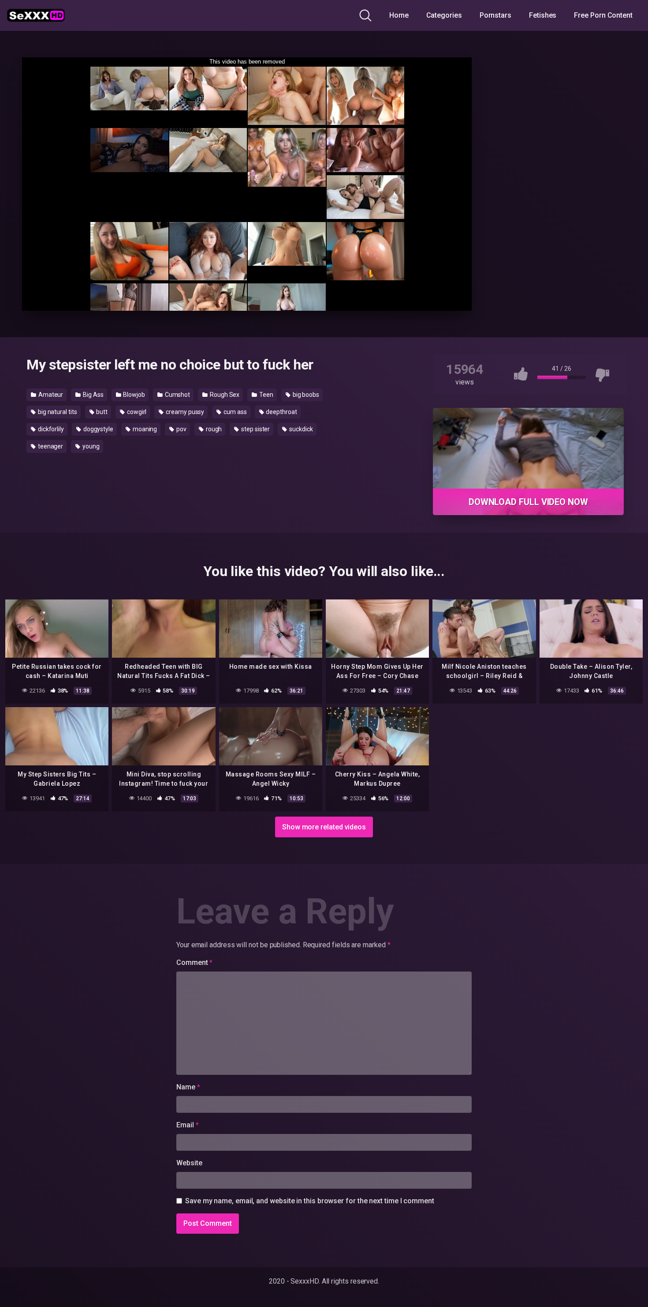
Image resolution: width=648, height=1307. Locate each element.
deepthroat (281, 411)
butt (101, 411)
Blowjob (133, 394)
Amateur (50, 394)
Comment (194, 962)
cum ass (234, 411)
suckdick (300, 429)
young (90, 446)
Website (189, 1163)
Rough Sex (224, 394)
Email (187, 1125)
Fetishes (542, 15)
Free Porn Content (603, 15)
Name (188, 1087)
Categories (444, 15)
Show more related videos (324, 827)
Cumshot (177, 394)
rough (213, 429)
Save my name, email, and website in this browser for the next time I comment (309, 1201)
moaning (144, 429)
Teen (265, 394)
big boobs (305, 394)
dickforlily (50, 429)
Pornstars (495, 15)
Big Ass (92, 394)
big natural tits (57, 411)
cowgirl (136, 411)
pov (180, 429)
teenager (50, 446)
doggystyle (97, 429)
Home (399, 15)
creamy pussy (184, 411)
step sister (255, 429)
